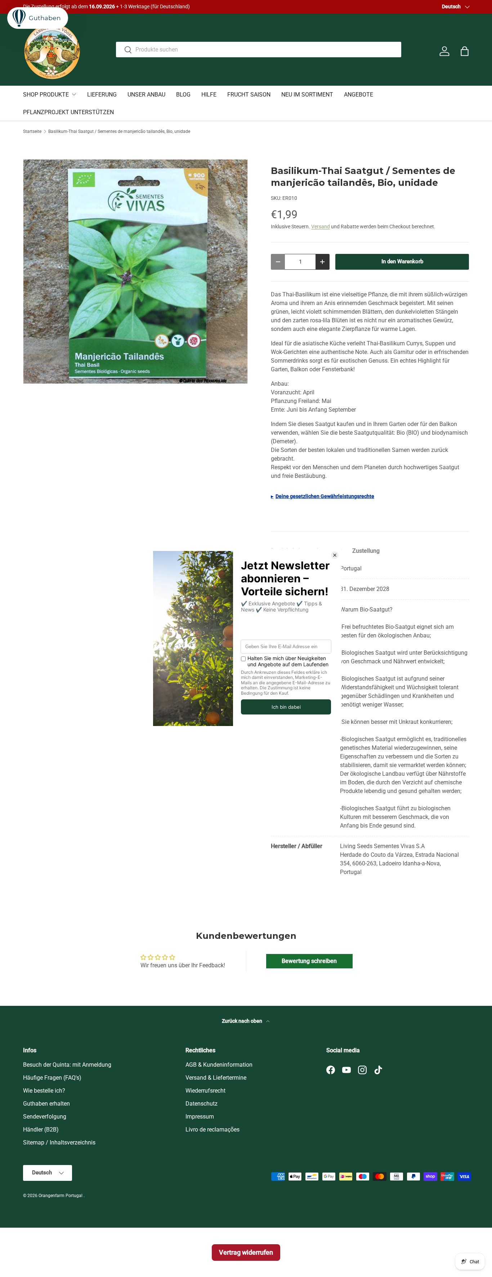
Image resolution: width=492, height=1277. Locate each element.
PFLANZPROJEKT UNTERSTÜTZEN (68, 112)
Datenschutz (201, 1103)
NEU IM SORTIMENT (307, 94)
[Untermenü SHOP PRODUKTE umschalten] (74, 94)
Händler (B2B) (41, 1129)
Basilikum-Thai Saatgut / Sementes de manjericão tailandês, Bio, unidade (119, 131)
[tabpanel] (370, 720)
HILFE (208, 94)
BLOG (183, 94)
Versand (320, 226)
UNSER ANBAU (146, 94)
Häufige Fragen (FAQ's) (52, 1077)
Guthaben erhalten (46, 1103)
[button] (465, 51)
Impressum (199, 1116)
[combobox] (258, 49)
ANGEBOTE (358, 94)
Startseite (32, 131)
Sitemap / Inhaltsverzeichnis (59, 1142)
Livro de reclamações (212, 1129)
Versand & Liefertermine (215, 1077)
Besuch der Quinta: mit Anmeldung (67, 1064)
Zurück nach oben (242, 1021)
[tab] (366, 551)
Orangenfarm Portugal (61, 1195)
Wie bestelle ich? (44, 1090)
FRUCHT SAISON (248, 94)
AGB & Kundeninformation (218, 1064)
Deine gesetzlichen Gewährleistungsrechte (325, 496)
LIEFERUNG (102, 94)
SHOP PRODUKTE (46, 94)
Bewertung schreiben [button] (309, 961)
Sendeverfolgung (44, 1116)
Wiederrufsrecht (205, 1090)
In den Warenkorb (402, 261)
